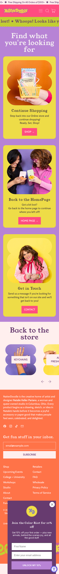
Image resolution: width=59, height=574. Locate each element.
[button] (47, 10)
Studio (7, 487)
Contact (7, 497)
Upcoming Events (13, 471)
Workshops (9, 482)
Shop (6, 466)
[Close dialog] (52, 504)
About (6, 492)
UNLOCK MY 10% (32, 565)
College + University (14, 477)
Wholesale (38, 482)
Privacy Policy (40, 487)
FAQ (35, 477)
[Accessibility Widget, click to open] (54, 569)
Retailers (37, 466)
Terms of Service (42, 492)
